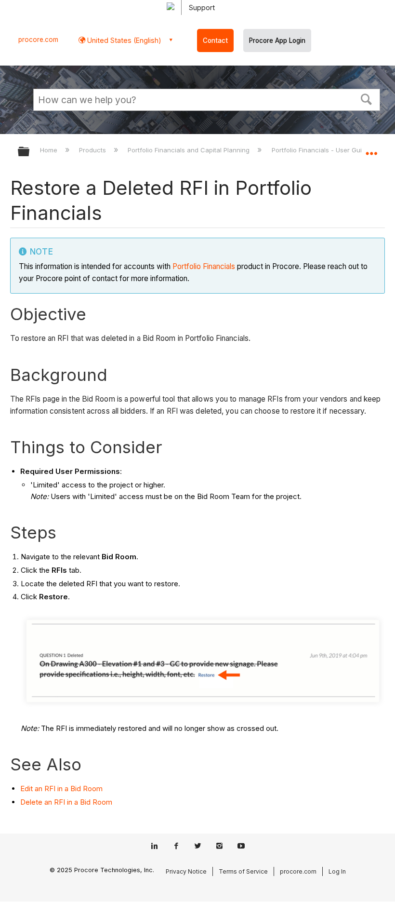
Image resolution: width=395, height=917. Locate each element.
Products (93, 150)
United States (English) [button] (123, 40)
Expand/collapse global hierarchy (29, 152)
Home (49, 150)
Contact (215, 40)
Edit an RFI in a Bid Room (61, 788)
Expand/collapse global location (371, 148)
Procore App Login (277, 40)
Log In (337, 871)
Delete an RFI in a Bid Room (66, 802)
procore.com (38, 39)
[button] (366, 98)
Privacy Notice (186, 871)
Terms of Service (243, 871)
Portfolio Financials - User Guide (321, 150)
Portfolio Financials (203, 266)
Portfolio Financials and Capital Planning (189, 150)
